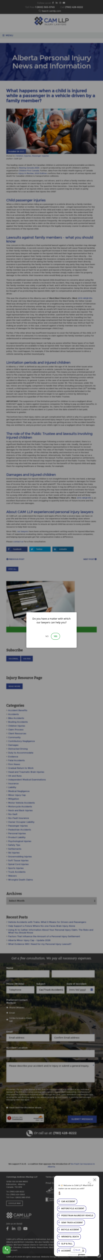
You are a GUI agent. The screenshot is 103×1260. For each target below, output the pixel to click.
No (46, 636)
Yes (55, 636)
